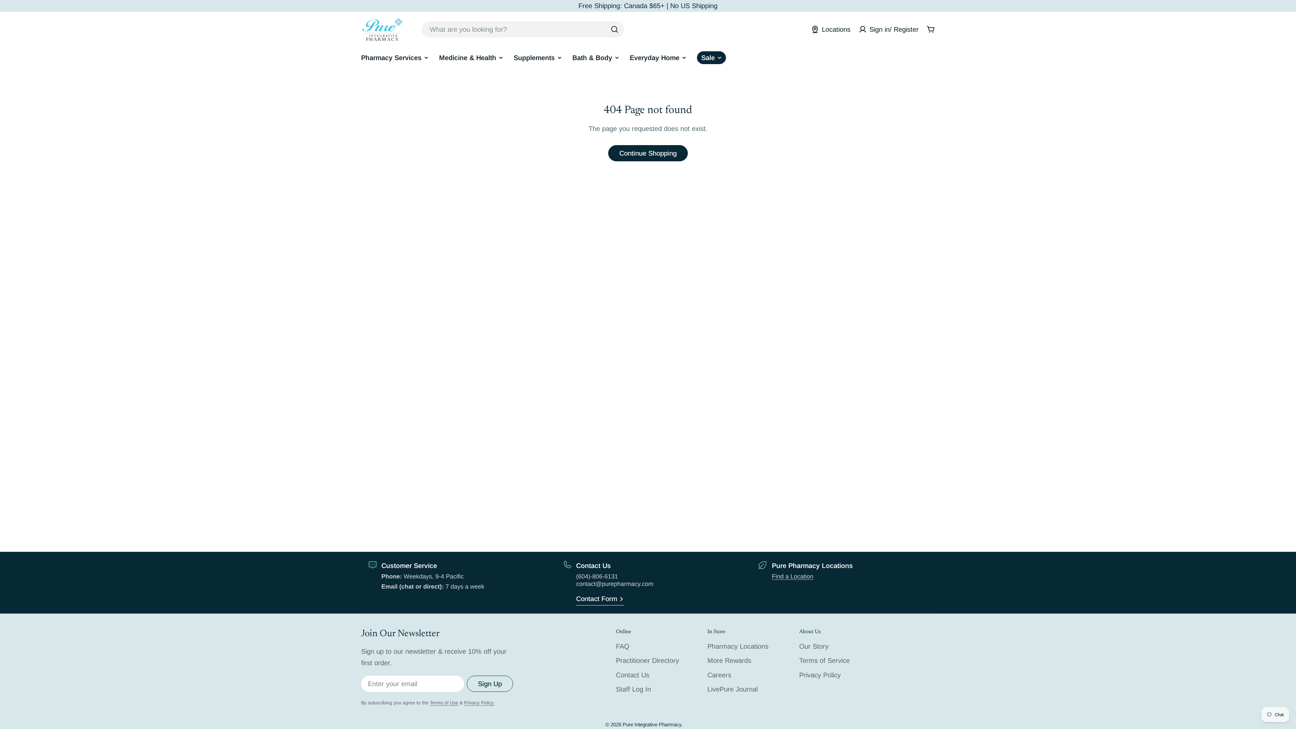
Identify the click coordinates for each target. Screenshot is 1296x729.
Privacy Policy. (479, 702)
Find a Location (792, 576)
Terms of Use (444, 702)
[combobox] (523, 29)
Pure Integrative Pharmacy (652, 724)
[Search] (615, 29)
